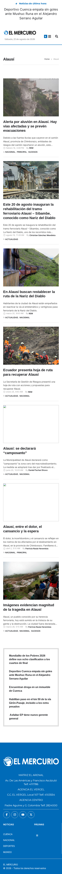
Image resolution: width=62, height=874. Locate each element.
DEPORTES (9, 846)
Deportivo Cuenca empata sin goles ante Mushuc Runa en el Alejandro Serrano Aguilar (31, 14)
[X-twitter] (31, 814)
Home (47, 59)
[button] (45, 36)
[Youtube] (22, 814)
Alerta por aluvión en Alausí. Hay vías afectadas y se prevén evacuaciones (30, 126)
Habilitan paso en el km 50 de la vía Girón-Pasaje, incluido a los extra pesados (30, 703)
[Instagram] (14, 814)
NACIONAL (9, 840)
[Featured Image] (31, 97)
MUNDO (7, 852)
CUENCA (7, 834)
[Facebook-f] (6, 814)
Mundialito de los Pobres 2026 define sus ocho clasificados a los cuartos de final (29, 659)
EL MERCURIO (10, 864)
